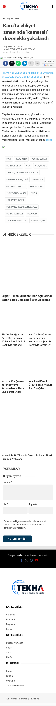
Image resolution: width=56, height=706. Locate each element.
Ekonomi (9, 44)
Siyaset (9, 57)
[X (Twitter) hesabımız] (18, 701)
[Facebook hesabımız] (9, 701)
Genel (8, 38)
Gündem (9, 32)
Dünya (8, 63)
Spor (7, 76)
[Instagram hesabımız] (26, 701)
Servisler (10, 82)
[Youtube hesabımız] (35, 701)
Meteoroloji (12, 70)
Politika (9, 51)
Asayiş (8, 25)
